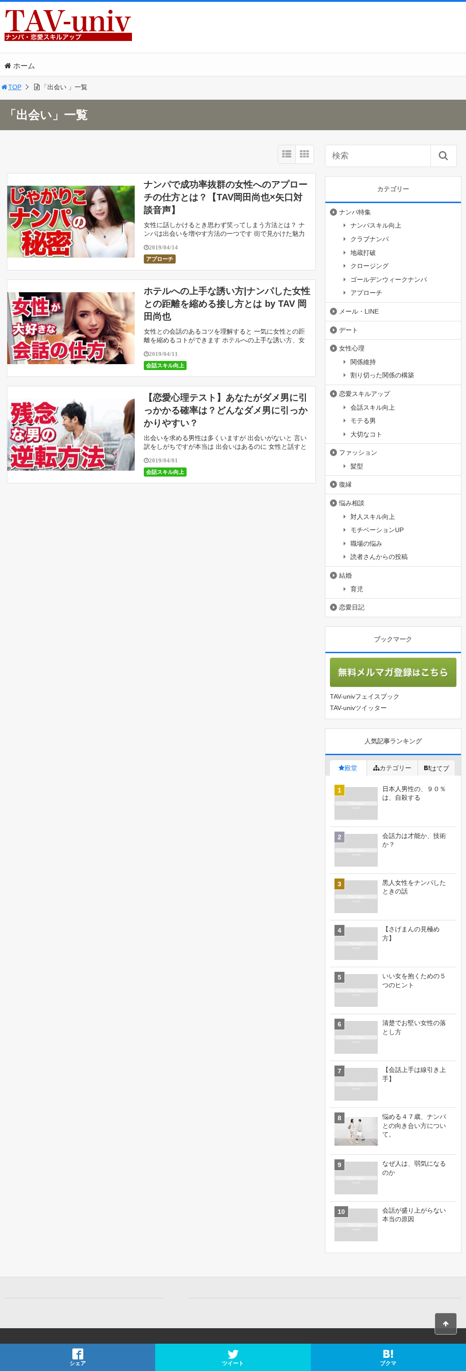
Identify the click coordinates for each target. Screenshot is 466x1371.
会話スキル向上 (165, 365)
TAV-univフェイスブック (365, 696)
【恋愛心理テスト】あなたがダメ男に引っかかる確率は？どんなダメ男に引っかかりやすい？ (226, 410)
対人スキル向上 (372, 516)
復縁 (345, 484)
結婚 (345, 575)
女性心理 (352, 348)
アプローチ (159, 259)
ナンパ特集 (355, 212)
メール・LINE (359, 311)
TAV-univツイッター (358, 707)
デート (348, 330)
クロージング (369, 265)
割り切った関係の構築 (382, 375)
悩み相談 (352, 503)
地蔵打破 (363, 252)
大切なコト (366, 434)
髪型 (356, 466)
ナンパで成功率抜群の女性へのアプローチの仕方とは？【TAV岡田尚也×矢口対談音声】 (226, 197)
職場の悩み (366, 543)
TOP (14, 87)
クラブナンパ (369, 239)
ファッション (358, 452)
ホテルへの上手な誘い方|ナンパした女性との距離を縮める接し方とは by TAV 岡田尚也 (227, 303)
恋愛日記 (352, 607)
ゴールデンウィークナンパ (388, 279)
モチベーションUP (377, 529)
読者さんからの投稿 (379, 556)
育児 (356, 589)
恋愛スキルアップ (364, 393)
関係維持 (363, 362)
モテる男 (363, 420)
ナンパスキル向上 (375, 225)
